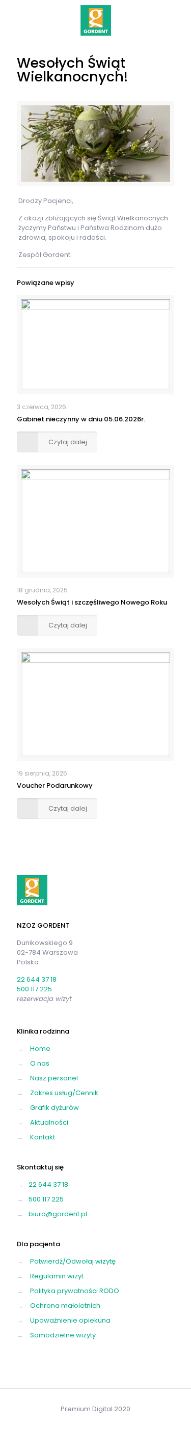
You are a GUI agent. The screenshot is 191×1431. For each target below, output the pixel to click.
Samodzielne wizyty (63, 1335)
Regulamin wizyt (57, 1276)
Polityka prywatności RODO (74, 1291)
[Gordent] (95, 20)
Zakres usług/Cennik (64, 1093)
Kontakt (42, 1137)
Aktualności (49, 1122)
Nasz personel (54, 1078)
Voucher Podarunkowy (55, 785)
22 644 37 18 (37, 979)
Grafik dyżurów (54, 1107)
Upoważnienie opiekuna (70, 1320)
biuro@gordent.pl (58, 1214)
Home (40, 1048)
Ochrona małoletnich (65, 1305)
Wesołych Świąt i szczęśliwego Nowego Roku (92, 602)
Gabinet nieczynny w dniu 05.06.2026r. (81, 419)
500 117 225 (34, 989)
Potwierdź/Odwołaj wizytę (73, 1261)
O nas (39, 1063)
